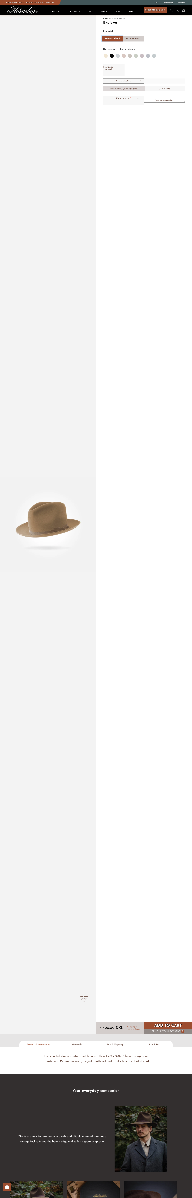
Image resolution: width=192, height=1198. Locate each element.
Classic (113, 18)
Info (157, 3)
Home (105, 18)
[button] (171, 10)
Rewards (181, 3)
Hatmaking (168, 3)
